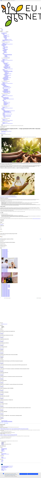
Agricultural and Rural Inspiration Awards (8, 54)
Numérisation (5, 102)
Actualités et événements (3, 44)
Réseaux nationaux (7, 65)
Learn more (2, 442)
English (2, 29)
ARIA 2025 (6, 56)
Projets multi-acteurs (6, 90)
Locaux (2, 450)
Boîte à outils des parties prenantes (8, 39)
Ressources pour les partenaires (4, 467)
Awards (3, 53)
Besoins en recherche (6, 79)
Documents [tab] (3, 326)
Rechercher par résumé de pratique (7, 92)
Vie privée (2, 457)
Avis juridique (2, 470)
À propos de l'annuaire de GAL (8, 75)
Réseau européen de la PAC (4, 33)
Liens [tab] (2, 327)
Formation (4, 113)
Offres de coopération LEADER (8, 73)
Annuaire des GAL (6, 74)
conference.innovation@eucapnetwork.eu (36, 218)
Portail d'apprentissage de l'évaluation (7, 115)
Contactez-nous (5, 37)
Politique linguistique (3, 468)
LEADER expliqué (6, 70)
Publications (4, 109)
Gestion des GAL (6, 76)
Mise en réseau (2, 60)
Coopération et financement (5, 78)
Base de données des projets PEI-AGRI (6, 91)
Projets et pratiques (3, 84)
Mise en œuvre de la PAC (3, 453)
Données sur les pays (6, 66)
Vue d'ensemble (5, 35)
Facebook (2, 460)
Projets (3, 87)
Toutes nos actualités (6, 47)
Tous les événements (6, 49)
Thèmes (3, 100)
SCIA (4, 101)
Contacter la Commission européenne (5, 466)
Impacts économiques (6, 103)
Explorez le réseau (5, 63)
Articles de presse (5, 52)
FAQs (4, 116)
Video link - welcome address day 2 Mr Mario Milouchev (6, 421)
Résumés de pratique (6, 89)
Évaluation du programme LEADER (7, 77)
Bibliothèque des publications (6, 111)
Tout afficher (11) (1, 418)
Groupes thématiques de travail (5, 97)
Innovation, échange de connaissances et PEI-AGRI (7, 40)
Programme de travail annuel (6, 36)
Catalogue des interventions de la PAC (7, 112)
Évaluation (5, 99)
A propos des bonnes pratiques (7, 86)
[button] (4, 43)
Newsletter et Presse (4, 50)
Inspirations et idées (4, 85)
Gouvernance (2, 449)
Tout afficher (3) (1, 357)
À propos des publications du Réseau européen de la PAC (9, 110)
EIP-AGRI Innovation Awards (4, 420)
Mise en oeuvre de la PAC (6, 98)
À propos (3, 34)
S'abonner (5, 51)
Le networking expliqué (7, 64)
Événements (4, 48)
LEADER (4, 69)
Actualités (4, 45)
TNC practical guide (7, 72)
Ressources (2, 108)
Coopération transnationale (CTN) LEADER (8, 71)
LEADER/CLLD (5, 104)
